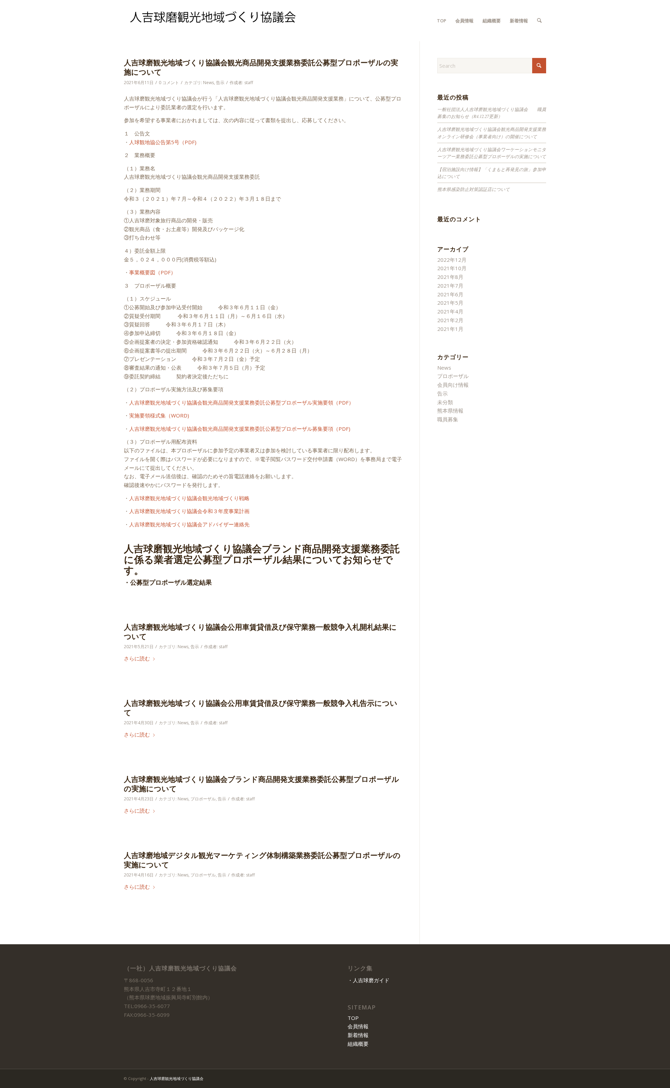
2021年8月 (450, 276)
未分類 (445, 402)
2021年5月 (450, 302)
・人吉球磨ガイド (368, 980)
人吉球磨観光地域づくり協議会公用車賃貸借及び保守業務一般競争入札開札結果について (260, 631)
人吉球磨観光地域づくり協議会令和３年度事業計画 (189, 511)
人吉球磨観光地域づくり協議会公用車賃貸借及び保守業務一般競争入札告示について (260, 707)
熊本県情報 (450, 410)
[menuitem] (441, 20)
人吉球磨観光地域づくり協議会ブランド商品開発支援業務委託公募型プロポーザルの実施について (261, 783)
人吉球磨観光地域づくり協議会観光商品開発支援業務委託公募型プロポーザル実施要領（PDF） (241, 402)
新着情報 (358, 1034)
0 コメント (169, 83)
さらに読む (137, 658)
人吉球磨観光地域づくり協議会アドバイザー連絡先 (189, 524)
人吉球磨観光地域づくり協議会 (176, 1078)
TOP (353, 1017)
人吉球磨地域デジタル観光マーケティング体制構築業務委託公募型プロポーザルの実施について (262, 859)
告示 (220, 83)
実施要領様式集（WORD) (159, 415)
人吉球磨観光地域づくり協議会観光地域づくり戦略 (189, 498)
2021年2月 (450, 320)
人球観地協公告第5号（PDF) (162, 142)
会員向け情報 (453, 384)
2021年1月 (450, 328)
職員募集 (447, 419)
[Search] (539, 20)
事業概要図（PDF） (152, 272)
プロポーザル (203, 799)
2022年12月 (452, 259)
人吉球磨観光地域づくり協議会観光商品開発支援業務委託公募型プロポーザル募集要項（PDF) (239, 428)
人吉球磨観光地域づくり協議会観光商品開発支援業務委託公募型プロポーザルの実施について (261, 67)
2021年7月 (450, 285)
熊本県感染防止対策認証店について (473, 189)
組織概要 (358, 1043)
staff (248, 83)
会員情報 (358, 1026)
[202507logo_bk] (213, 20)
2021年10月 (452, 268)
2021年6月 (450, 294)
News (208, 83)
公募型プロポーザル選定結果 (171, 582)
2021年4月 (450, 311)
